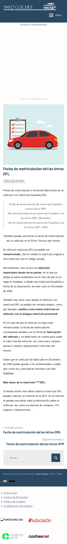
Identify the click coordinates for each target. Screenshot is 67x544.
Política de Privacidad (16, 497)
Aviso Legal (10, 493)
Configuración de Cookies (18, 506)
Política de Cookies (14, 501)
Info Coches (42, 474)
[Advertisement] (33, 61)
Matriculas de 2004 (14, 181)
